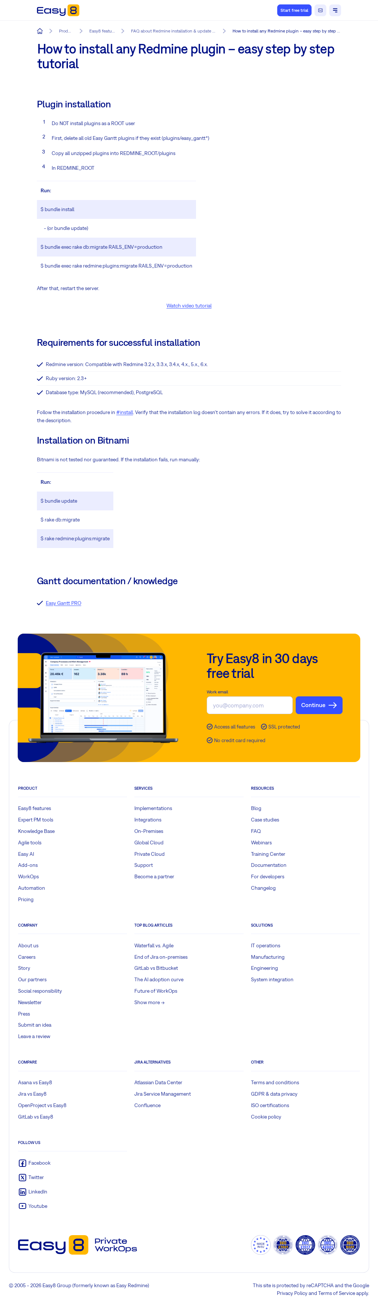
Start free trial (294, 10)
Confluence (147, 1105)
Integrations (147, 820)
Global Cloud (149, 842)
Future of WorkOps (155, 991)
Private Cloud (149, 854)
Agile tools (29, 842)
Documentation (268, 865)
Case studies (265, 820)
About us (28, 945)
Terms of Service (336, 1293)
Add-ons (28, 865)
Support (143, 865)
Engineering (264, 968)
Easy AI (26, 854)
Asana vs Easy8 (35, 1082)
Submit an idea (34, 1025)
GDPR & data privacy (274, 1094)
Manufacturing (268, 957)
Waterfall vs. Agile (153, 945)
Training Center (268, 854)
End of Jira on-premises (161, 957)
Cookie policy (266, 1117)
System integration (272, 979)
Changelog (263, 888)
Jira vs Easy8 (32, 1094)
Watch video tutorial (189, 306)
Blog (256, 808)
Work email (217, 692)
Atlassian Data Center (158, 1082)
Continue (313, 705)
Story (24, 968)
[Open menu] (335, 10)
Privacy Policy (292, 1293)
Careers (26, 957)
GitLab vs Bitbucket (156, 968)
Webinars (261, 842)
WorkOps (28, 876)
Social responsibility (40, 991)
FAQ (256, 831)
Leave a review (34, 1036)
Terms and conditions (275, 1082)
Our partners (32, 979)
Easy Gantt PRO (63, 603)
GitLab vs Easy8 (35, 1117)
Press (24, 1014)
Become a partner (154, 876)
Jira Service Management (162, 1094)
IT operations (265, 945)
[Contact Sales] (320, 10)
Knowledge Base (36, 831)
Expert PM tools (35, 820)
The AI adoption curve (158, 979)
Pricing (26, 899)
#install (124, 412)
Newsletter (30, 1002)
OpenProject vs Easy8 (42, 1105)
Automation (31, 888)
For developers (267, 876)
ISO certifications (270, 1105)
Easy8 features (34, 808)
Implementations (153, 808)
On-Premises (148, 831)
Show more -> (149, 1002)
